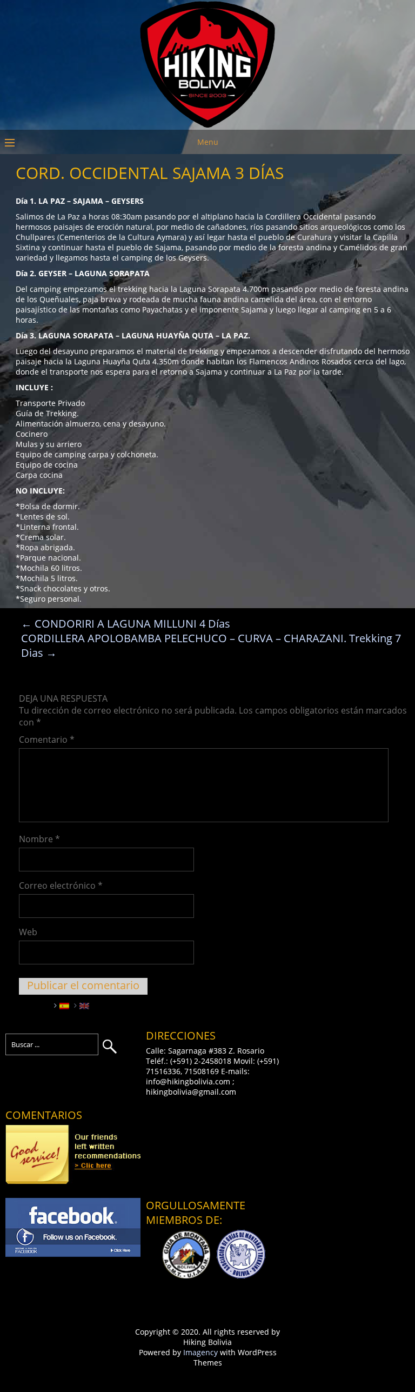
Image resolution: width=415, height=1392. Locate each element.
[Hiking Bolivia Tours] (207, 124)
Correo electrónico (61, 885)
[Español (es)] (64, 1005)
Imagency (200, 1352)
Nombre (39, 839)
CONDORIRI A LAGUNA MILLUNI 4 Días (125, 623)
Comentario (47, 739)
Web (28, 932)
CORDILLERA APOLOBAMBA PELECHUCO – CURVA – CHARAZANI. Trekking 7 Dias (211, 645)
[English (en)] (84, 1005)
